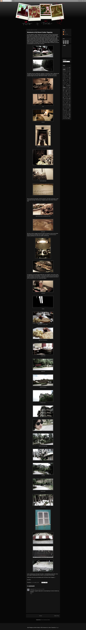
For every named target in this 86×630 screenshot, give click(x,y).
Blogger (57, 627)
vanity (64, 117)
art (69, 68)
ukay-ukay (65, 116)
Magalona (66, 97)
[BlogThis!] (43, 582)
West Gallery (65, 118)
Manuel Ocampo (66, 99)
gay (63, 91)
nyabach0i (32, 589)
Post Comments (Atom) (45, 619)
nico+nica (66, 34)
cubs (69, 79)
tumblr (64, 115)
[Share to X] (44, 582)
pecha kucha (68, 103)
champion (64, 77)
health (68, 92)
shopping (65, 110)
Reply (31, 593)
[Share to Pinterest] (46, 582)
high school (64, 93)
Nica (65, 31)
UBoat (68, 115)
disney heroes (65, 81)
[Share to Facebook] (45, 582)
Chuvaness (64, 79)
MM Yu (69, 100)
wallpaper (67, 117)
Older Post (56, 615)
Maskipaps (64, 100)
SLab (68, 112)
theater (64, 113)
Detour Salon (67, 80)
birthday (64, 73)
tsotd (67, 114)
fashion (67, 87)
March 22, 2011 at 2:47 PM (39, 589)
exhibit (68, 86)
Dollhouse (64, 83)
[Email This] (42, 582)
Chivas (64, 78)
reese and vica (66, 105)
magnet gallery (66, 98)
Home (40, 615)
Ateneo (67, 69)
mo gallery (67, 101)
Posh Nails (66, 104)
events (69, 84)
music (64, 102)
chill (68, 77)
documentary (65, 82)
